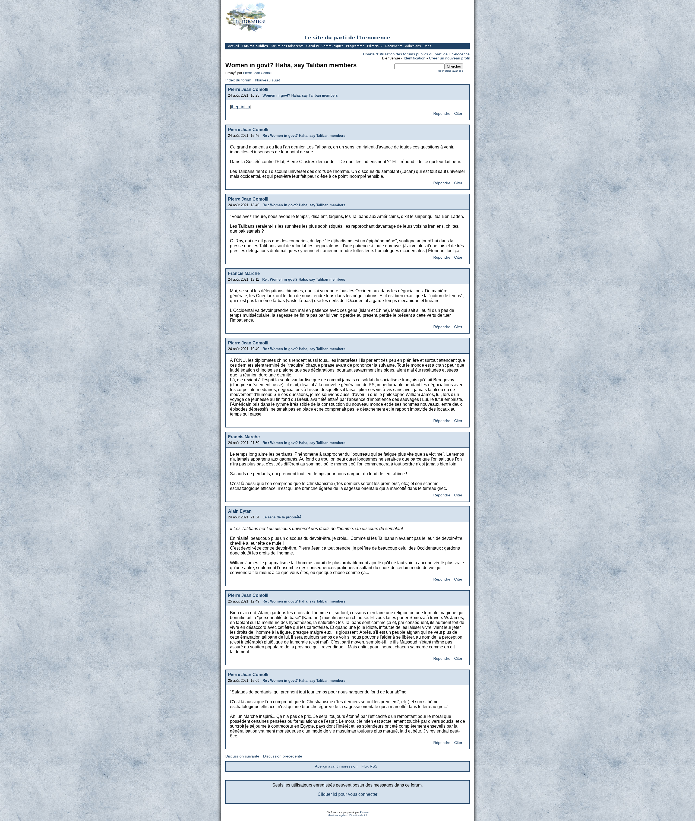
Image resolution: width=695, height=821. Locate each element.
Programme (355, 46)
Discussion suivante (242, 756)
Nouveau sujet (267, 80)
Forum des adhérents (287, 46)
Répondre (441, 114)
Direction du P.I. (358, 815)
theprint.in (240, 106)
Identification (414, 58)
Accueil (233, 46)
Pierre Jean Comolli (257, 73)
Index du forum (238, 80)
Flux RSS (369, 766)
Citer (458, 114)
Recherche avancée (450, 70)
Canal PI (312, 46)
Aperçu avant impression (336, 766)
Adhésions (413, 46)
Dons (427, 46)
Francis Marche (244, 273)
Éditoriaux (375, 46)
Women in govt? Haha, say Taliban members (300, 95)
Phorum (364, 812)
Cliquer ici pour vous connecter (347, 794)
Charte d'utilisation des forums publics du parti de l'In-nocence (416, 54)
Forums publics (255, 46)
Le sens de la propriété (282, 517)
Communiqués (332, 46)
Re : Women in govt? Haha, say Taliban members (304, 136)
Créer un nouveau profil (449, 58)
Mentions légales (337, 815)
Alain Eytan (240, 511)
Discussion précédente (282, 756)
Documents (393, 46)
